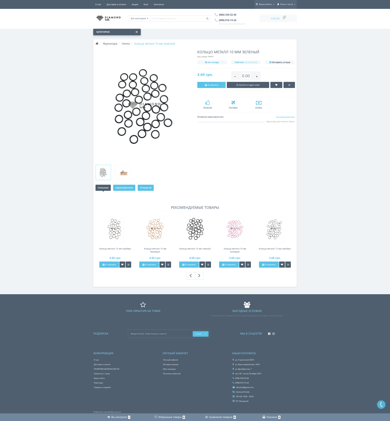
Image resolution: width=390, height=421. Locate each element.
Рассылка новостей (172, 373)
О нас (98, 4)
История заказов (170, 364)
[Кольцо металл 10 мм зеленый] (144, 106)
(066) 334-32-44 (242, 378)
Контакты (159, 4)
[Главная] (97, 43)
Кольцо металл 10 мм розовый (235, 250)
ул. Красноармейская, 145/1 (247, 364)
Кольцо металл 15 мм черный (195, 248)
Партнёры (98, 382)
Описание (103, 187)
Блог (146, 4)
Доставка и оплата (116, 4)
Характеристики (124, 187)
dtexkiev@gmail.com (245, 387)
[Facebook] (268, 332)
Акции (135, 4)
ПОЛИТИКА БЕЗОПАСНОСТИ (106, 369)
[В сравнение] (128, 265)
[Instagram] (273, 332)
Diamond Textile (242, 392)
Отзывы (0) (145, 187)
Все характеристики (285, 116)
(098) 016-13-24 (242, 382)
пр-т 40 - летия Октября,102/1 (248, 373)
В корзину (110, 264)
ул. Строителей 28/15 (244, 360)
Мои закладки (169, 369)
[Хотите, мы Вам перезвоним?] (381, 404)
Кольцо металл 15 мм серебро (115, 248)
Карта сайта (99, 378)
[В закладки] (122, 265)
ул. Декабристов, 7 (243, 369)
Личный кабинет (170, 360)
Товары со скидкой (102, 387)
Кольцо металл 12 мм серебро (275, 248)
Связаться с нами (102, 373)
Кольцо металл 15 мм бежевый (155, 250)
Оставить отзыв (281, 62)
